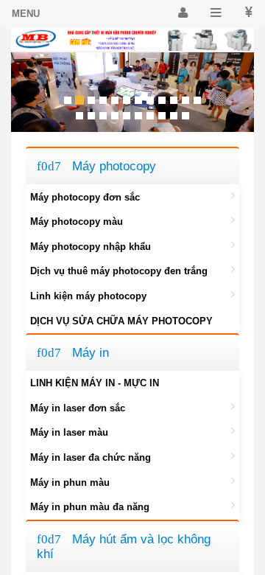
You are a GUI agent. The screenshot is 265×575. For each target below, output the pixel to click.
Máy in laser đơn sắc (77, 408)
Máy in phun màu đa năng (89, 506)
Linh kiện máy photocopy (88, 296)
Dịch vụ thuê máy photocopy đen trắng (119, 270)
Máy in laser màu (69, 432)
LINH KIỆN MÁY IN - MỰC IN (94, 382)
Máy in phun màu (70, 482)
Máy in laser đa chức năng (90, 457)
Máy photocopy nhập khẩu (90, 246)
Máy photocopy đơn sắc (85, 197)
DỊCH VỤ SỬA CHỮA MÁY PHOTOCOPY (121, 321)
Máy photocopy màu (76, 221)
